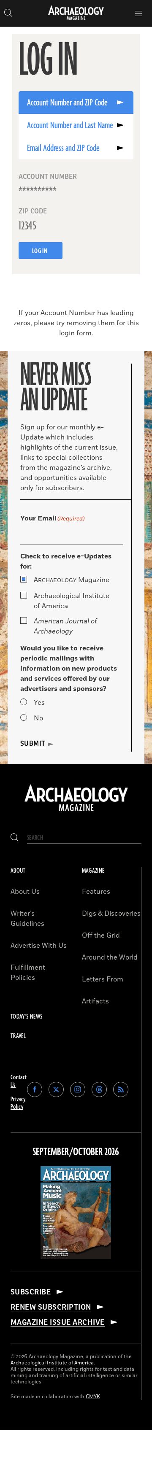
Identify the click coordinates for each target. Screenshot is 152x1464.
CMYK (93, 1396)
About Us (25, 891)
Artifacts (95, 1001)
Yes (39, 702)
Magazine (71, 580)
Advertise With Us (39, 945)
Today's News (26, 1016)
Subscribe (31, 1292)
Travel (18, 1036)
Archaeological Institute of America (71, 601)
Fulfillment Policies (28, 972)
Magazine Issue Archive (58, 1322)
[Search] (15, 838)
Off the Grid (101, 935)
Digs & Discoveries (111, 913)
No (38, 718)
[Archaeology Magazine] (76, 812)
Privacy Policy (18, 1103)
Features (96, 891)
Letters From (102, 979)
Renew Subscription (51, 1307)
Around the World (110, 957)
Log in (40, 251)
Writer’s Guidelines (27, 918)
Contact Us (19, 1081)
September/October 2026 (76, 1152)
